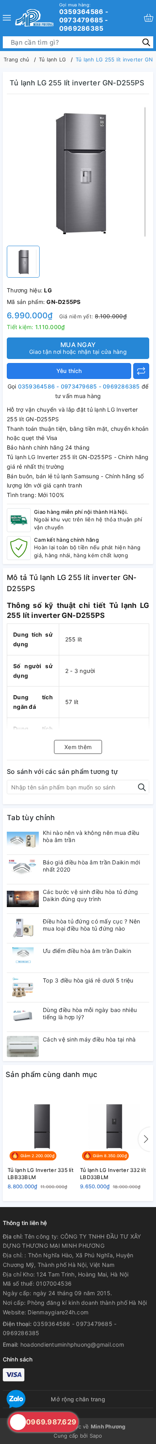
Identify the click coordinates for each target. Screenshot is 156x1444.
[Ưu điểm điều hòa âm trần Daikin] (23, 958)
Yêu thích (69, 370)
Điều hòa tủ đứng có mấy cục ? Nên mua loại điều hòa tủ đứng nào (91, 925)
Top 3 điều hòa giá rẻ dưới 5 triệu (88, 980)
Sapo (96, 1435)
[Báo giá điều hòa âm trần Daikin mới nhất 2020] (23, 869)
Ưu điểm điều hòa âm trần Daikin (87, 950)
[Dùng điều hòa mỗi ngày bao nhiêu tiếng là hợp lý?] (23, 1017)
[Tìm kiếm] (146, 42)
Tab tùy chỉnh (31, 817)
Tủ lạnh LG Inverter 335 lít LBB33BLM (41, 1173)
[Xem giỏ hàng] (148, 17)
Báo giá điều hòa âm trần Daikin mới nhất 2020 (91, 866)
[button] (144, 1139)
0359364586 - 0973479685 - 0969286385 (83, 17)
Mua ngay (78, 348)
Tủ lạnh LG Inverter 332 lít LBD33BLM (113, 1173)
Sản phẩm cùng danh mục (52, 1074)
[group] (78, 172)
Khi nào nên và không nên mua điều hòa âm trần (91, 836)
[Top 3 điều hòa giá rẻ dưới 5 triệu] (23, 987)
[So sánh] (141, 371)
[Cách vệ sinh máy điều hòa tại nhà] (23, 1046)
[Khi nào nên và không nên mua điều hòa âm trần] (23, 839)
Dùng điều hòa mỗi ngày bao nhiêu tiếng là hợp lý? (90, 1013)
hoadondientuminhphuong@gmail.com (72, 1344)
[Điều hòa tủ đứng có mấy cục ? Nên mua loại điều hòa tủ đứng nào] (23, 928)
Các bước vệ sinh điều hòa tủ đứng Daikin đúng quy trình (90, 895)
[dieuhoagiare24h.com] (34, 18)
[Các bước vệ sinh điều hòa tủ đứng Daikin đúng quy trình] (23, 898)
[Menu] (7, 18)
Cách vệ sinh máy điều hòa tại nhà (89, 1039)
